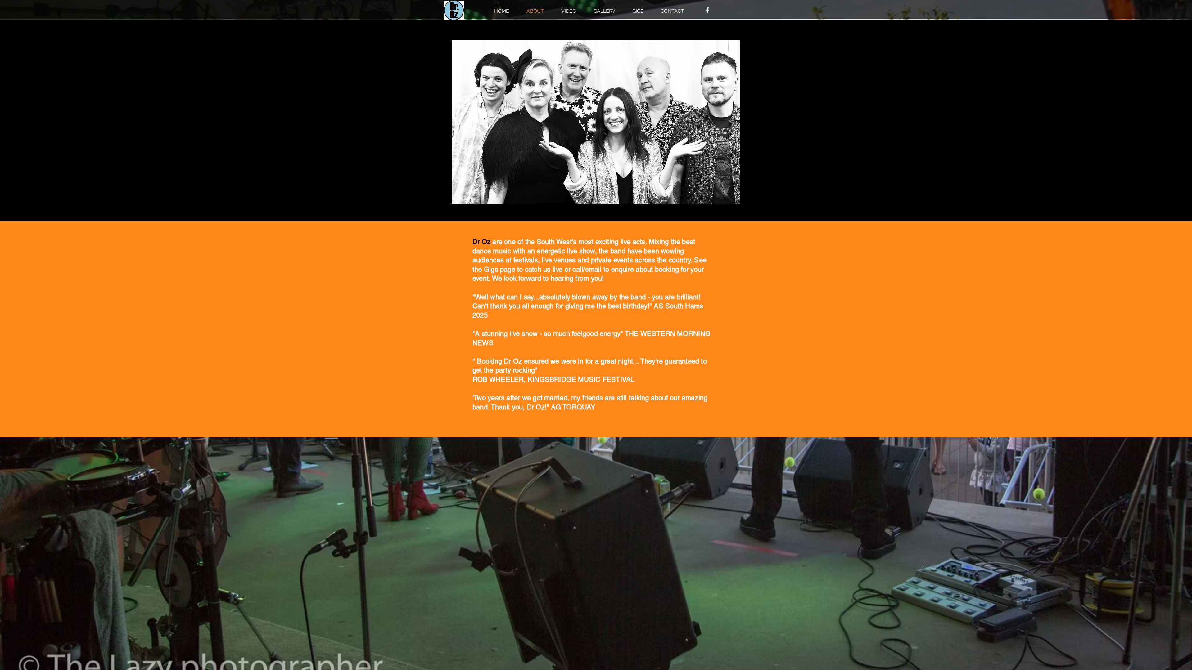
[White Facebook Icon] (707, 10)
